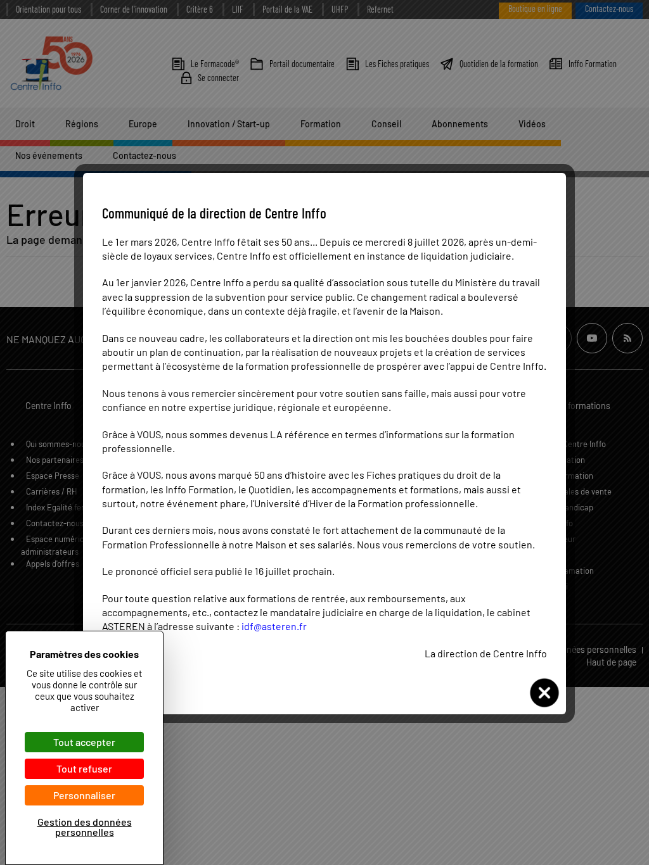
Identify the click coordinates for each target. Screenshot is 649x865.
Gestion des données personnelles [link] (84, 827)
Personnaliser (84, 795)
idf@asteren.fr (274, 626)
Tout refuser (84, 768)
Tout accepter (84, 742)
